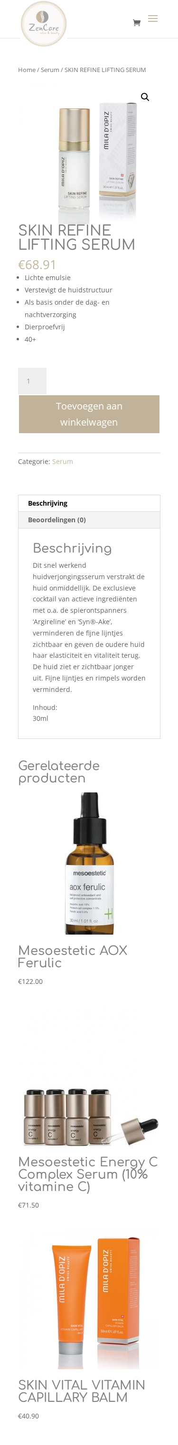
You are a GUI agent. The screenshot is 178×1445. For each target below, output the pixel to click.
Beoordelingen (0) (57, 519)
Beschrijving (47, 503)
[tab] (89, 503)
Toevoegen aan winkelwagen (89, 414)
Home (27, 69)
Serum (50, 69)
